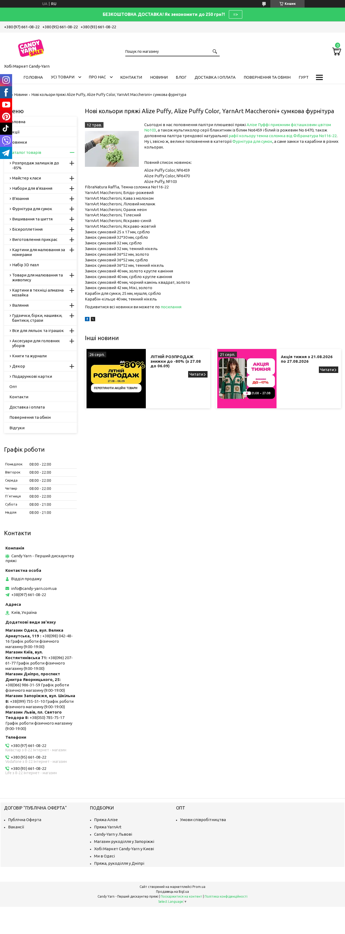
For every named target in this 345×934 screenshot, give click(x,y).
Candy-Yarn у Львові (113, 834)
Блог (181, 77)
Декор (18, 366)
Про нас (97, 77)
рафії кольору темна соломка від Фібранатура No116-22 (283, 135)
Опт (13, 386)
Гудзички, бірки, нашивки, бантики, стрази (37, 318)
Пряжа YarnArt (108, 827)
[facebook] (87, 319)
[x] (93, 319)
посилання (171, 307)
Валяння (20, 305)
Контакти (131, 77)
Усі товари (62, 77)
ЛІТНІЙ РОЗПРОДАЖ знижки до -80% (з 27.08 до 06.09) (175, 361)
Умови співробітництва (203, 819)
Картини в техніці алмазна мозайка (38, 292)
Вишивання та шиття (32, 219)
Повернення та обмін (267, 77)
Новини (159, 77)
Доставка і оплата (215, 77)
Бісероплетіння (27, 229)
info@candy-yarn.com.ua (34, 588)
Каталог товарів (25, 152)
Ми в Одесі (104, 856)
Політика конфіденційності (226, 896)
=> (235, 14)
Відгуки (17, 428)
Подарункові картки (32, 376)
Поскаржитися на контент (181, 896)
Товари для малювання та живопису (37, 277)
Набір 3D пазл (25, 264)
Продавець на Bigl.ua (172, 891)
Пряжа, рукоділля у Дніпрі (119, 863)
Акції (14, 132)
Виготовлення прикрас (34, 239)
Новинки (18, 142)
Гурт (304, 77)
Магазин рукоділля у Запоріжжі (124, 841)
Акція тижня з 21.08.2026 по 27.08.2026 (307, 359)
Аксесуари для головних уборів (36, 343)
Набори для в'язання (32, 188)
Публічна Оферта (24, 819)
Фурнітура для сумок (252, 141)
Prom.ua (198, 886)
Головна (33, 77)
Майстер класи (26, 178)
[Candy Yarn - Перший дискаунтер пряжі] (31, 47)
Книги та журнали (29, 356)
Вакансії (16, 827)
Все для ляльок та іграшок (38, 330)
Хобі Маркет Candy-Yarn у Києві (124, 848)
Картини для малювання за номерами (38, 252)
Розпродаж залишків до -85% (35, 165)
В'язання (20, 198)
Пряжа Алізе (106, 819)
